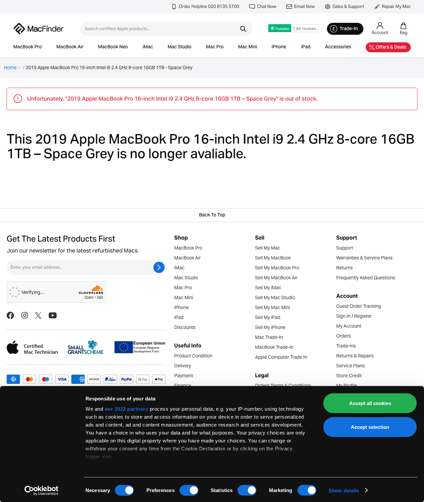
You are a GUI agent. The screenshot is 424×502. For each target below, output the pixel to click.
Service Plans (350, 365)
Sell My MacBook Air (276, 277)
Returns (344, 267)
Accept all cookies (370, 403)
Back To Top (212, 215)
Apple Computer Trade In (281, 357)
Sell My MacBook (273, 257)
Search (243, 28)
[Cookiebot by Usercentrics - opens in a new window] (42, 490)
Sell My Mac (267, 248)
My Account (348, 326)
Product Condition (193, 355)
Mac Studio (179, 47)
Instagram (24, 315)
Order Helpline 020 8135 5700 (209, 6)
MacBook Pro (27, 47)
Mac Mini (247, 47)
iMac (148, 47)
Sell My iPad (267, 317)
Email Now (304, 6)
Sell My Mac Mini (272, 307)
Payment (183, 375)
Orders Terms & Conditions (283, 385)
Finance (182, 385)
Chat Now (266, 6)
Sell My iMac (268, 287)
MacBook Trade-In (274, 347)
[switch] (189, 490)
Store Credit (349, 375)
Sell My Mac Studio (275, 297)
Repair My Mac (396, 6)
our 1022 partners (126, 409)
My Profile (346, 385)
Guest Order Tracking (358, 306)
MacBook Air (69, 47)
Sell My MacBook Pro (277, 267)
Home (10, 67)
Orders (343, 336)
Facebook (10, 315)
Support (344, 248)
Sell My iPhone (270, 327)
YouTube (53, 315)
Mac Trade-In (269, 337)
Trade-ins (346, 345)
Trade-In (349, 29)
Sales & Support (348, 6)
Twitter (38, 315)
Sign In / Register (354, 316)
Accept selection (370, 427)
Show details (344, 490)
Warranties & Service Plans (364, 257)
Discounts (184, 327)
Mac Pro (215, 47)
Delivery (182, 365)
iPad (305, 47)
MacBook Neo (113, 47)
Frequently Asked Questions (365, 277)
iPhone (279, 47)
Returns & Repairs (355, 355)
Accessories (338, 47)
